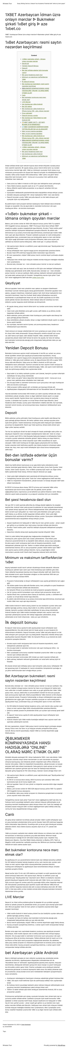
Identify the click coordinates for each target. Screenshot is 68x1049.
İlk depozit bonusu (28, 81)
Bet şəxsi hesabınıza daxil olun (32, 75)
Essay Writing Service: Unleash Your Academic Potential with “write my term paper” (41, 3)
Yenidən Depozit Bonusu (30, 66)
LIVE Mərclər (26, 102)
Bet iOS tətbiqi (27, 106)
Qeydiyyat (25, 63)
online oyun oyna (38, 277)
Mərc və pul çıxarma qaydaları (32, 131)
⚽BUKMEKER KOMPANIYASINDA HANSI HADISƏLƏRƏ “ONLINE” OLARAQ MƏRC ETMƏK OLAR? (35, 91)
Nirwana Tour (7, 3)
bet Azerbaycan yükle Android (32, 104)
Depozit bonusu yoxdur (30, 115)
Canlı (23, 95)
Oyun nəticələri (27, 113)
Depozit (24, 68)
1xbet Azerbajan (26, 1024)
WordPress (61, 1045)
